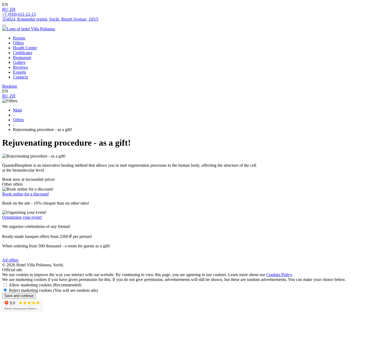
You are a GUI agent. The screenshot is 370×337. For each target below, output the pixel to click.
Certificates (22, 52)
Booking (9, 86)
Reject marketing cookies (53, 290)
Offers (18, 43)
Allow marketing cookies (45, 285)
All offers (10, 260)
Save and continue (19, 296)
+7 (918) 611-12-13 (19, 14)
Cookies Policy (279, 274)
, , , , (50, 19)
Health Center (25, 47)
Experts (19, 72)
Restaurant (22, 57)
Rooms (19, 38)
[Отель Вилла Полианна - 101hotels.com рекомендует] (29, 324)
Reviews (20, 67)
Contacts (20, 77)
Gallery (19, 62)
